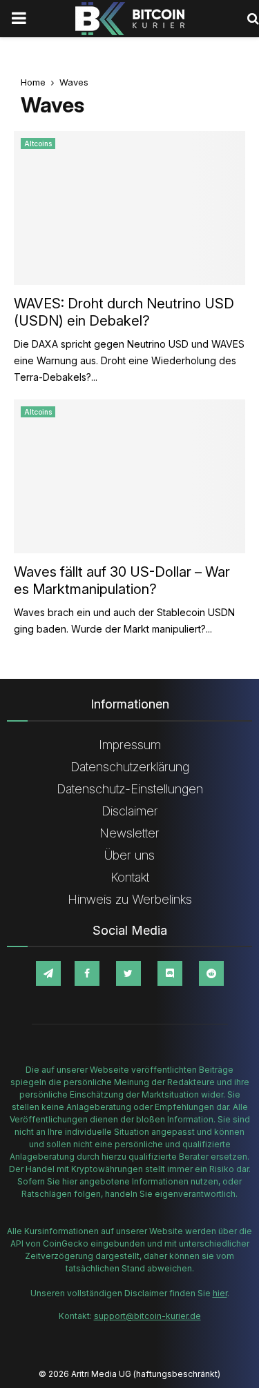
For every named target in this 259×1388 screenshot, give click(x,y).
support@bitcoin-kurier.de (147, 1316)
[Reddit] (211, 973)
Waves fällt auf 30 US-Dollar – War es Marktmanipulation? (122, 580)
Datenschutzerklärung (129, 767)
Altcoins (38, 143)
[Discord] (169, 973)
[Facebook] (87, 973)
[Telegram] (48, 973)
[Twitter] (128, 973)
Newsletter (129, 833)
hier (220, 1293)
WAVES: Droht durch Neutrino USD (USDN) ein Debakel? (124, 312)
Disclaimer (130, 811)
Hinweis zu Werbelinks (130, 899)
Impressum (130, 744)
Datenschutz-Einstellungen (130, 789)
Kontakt (130, 877)
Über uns (129, 855)
